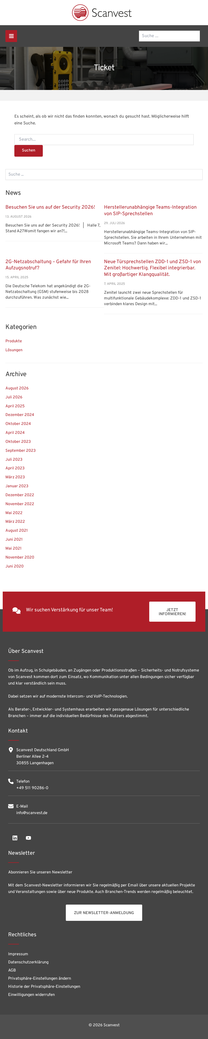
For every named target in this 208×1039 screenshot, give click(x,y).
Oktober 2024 (18, 424)
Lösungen (13, 350)
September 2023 (20, 450)
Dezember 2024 (19, 415)
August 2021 (16, 530)
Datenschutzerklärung (28, 962)
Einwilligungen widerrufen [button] (31, 995)
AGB (12, 970)
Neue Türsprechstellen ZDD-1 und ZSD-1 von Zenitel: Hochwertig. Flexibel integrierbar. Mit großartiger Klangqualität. (152, 268)
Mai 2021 (13, 548)
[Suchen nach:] (104, 139)
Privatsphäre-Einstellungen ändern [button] (39, 978)
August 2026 (17, 388)
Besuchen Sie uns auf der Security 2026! (50, 207)
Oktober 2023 (18, 441)
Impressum (18, 954)
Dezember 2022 (19, 495)
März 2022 (15, 521)
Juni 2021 (13, 539)
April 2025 (15, 406)
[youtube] (28, 838)
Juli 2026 (13, 397)
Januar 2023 (16, 486)
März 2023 (15, 477)
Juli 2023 (13, 459)
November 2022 (19, 504)
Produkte (13, 341)
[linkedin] (15, 838)
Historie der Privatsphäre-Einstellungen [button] (44, 986)
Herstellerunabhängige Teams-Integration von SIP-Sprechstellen (150, 210)
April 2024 (15, 432)
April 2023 (15, 468)
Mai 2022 (13, 513)
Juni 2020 (14, 566)
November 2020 (19, 557)
